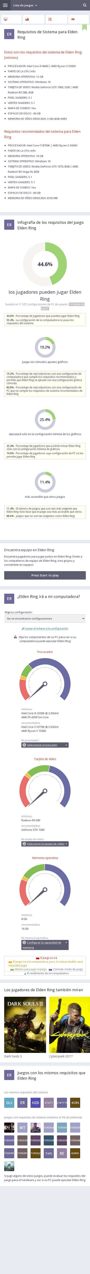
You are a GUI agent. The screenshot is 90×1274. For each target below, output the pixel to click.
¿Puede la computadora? (56, 19)
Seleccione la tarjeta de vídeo (45, 844)
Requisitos (11, 19)
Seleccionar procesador (42, 745)
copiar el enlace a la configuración (46, 628)
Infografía (33, 19)
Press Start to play (45, 575)
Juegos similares (78, 19)
